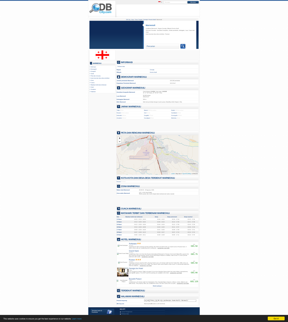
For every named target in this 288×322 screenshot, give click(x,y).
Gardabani (174, 113)
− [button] (119, 141)
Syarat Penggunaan (127, 311)
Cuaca (190, 30)
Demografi (93, 69)
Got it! (276, 318)
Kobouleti (119, 115)
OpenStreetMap (186, 173)
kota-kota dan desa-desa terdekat (100, 78)
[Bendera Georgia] (102, 59)
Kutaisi (173, 110)
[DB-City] (100, 13)
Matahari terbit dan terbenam (98, 85)
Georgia (152, 69)
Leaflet (173, 173)
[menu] (160, 2)
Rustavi (167, 34)
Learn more (76, 318)
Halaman (93, 91)
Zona (92, 80)
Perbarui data (121, 66)
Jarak (92, 73)
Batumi (146, 110)
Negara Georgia (162, 28)
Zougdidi (146, 115)
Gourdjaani (147, 118)
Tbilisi (118, 110)
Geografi (93, 71)
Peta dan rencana (95, 76)
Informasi (93, 67)
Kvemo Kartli (153, 72)
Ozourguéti (174, 115)
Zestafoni (119, 118)
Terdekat (93, 89)
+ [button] (119, 138)
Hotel (147, 32)
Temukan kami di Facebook (97, 311)
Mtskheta (173, 118)
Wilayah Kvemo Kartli (173, 28)
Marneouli (150, 25)
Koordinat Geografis (162, 30)
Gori (145, 113)
